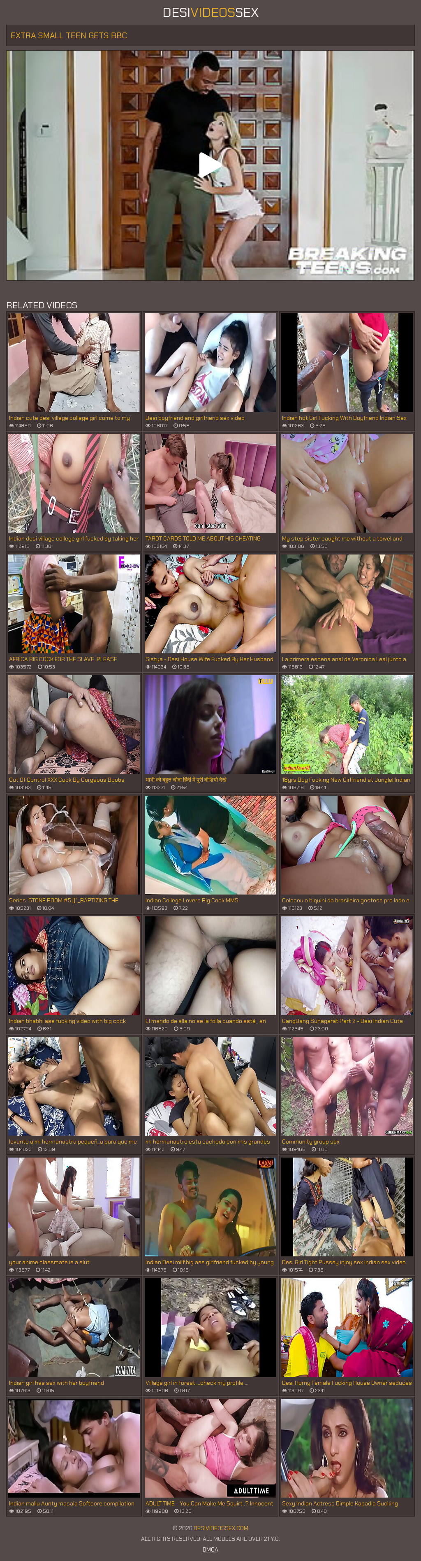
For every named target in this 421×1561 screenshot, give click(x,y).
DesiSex (210, 12)
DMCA (210, 1549)
